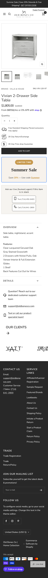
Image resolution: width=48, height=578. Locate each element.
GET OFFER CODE (28, 5)
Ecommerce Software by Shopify (31, 543)
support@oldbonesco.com (21, 306)
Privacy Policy (33, 441)
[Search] (9, 14)
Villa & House (16, 89)
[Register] (41, 490)
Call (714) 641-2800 (26, 207)
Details (8, 280)
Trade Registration (12, 455)
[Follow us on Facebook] (6, 521)
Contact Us (32, 408)
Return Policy (33, 436)
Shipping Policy (34, 413)
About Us (31, 402)
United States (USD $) (16, 532)
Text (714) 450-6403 (26, 199)
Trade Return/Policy (9, 463)
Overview (10, 227)
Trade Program (39, 10)
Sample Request (35, 387)
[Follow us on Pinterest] (18, 521)
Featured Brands (35, 392)
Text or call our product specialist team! (19, 315)
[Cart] (43, 14)
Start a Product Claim (34, 429)
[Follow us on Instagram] (12, 521)
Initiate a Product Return (35, 420)
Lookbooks (32, 397)
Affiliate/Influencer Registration (36, 380)
